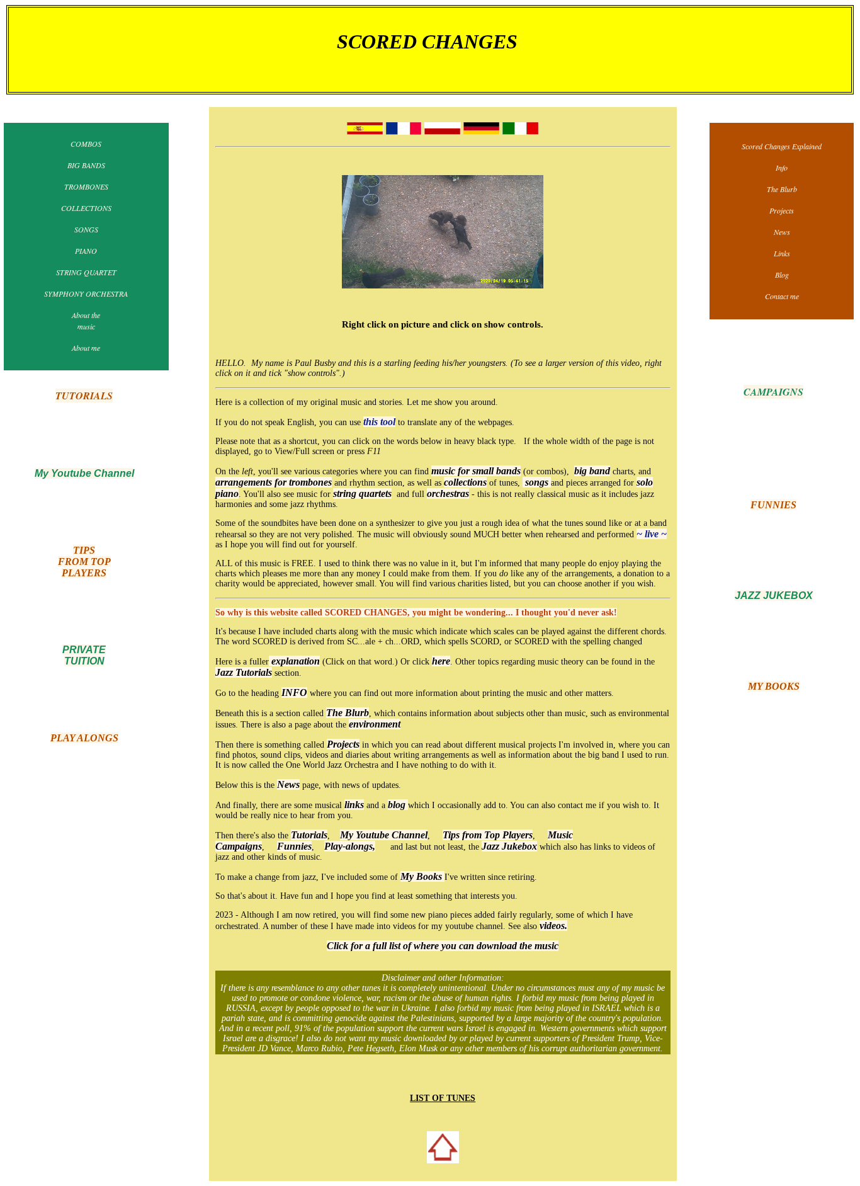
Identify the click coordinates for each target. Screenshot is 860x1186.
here (441, 661)
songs (537, 482)
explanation (294, 661)
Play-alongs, (349, 846)
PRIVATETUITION (84, 655)
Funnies (294, 846)
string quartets (362, 493)
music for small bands (476, 470)
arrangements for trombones (273, 482)
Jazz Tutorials (243, 672)
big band (592, 470)
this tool (379, 421)
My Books (422, 876)
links (354, 804)
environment (374, 724)
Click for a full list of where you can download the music (442, 945)
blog (398, 804)
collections (465, 482)
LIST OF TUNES (442, 1098)
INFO (294, 692)
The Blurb (347, 712)
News (288, 784)
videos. (553, 925)
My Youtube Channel (383, 835)
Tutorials (309, 835)
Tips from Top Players (488, 835)
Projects (343, 744)
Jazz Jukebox (509, 846)
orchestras (448, 493)
